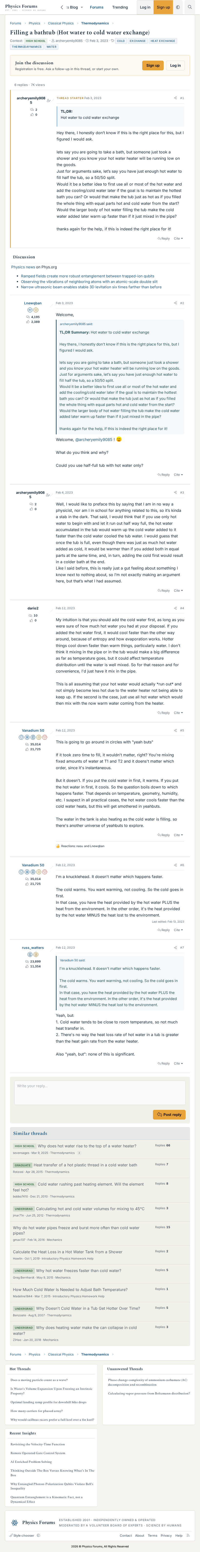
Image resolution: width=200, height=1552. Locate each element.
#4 (182, 608)
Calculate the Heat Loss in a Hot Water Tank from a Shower (67, 1251)
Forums (96, 7)
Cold (121, 41)
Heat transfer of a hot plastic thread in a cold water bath (85, 1164)
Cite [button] (177, 238)
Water (52, 46)
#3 (182, 492)
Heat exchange (163, 41)
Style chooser (24, 1535)
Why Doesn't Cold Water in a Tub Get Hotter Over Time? (88, 1308)
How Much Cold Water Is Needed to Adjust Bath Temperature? (70, 1289)
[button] (82, 7)
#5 (182, 730)
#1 (182, 98)
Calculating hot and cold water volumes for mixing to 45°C (90, 1208)
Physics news (23, 267)
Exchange (138, 41)
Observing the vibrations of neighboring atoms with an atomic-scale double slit (89, 281)
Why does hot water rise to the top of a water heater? (87, 1145)
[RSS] (188, 1535)
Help (178, 1535)
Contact (126, 1535)
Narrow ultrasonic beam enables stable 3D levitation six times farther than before (91, 287)
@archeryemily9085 (93, 439)
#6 (182, 865)
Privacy (166, 1535)
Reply (165, 238)
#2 (182, 303)
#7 (182, 947)
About (139, 1535)
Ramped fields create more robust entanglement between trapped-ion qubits (87, 276)
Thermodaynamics (27, 46)
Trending (120, 7)
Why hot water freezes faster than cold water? (78, 1270)
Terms (152, 1535)
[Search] (190, 7)
